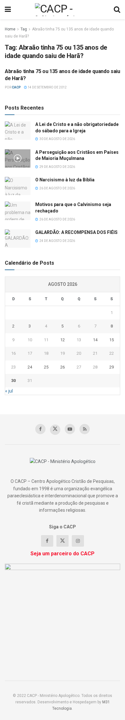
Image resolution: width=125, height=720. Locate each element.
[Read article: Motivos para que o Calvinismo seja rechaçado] (17, 211)
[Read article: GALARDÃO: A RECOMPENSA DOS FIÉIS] (17, 238)
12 (62, 339)
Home (10, 29)
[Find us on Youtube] (70, 429)
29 (111, 367)
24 (30, 367)
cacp (16, 87)
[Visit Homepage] (62, 9)
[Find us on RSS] (84, 429)
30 (13, 380)
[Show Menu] (8, 9)
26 (62, 367)
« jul (9, 390)
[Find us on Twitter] (55, 430)
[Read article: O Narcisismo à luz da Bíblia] (17, 186)
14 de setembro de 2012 (47, 87)
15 (111, 339)
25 (46, 367)
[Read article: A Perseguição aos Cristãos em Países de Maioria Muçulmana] (17, 158)
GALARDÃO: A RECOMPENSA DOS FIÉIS (76, 232)
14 (95, 339)
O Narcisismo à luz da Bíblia (65, 179)
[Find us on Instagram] (78, 541)
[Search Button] (117, 9)
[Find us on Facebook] (40, 429)
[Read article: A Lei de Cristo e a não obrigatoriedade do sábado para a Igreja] (17, 130)
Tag (24, 29)
